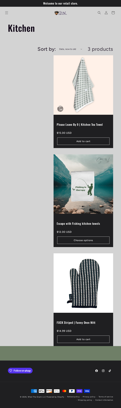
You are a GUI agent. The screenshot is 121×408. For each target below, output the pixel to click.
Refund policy (73, 397)
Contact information (104, 400)
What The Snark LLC (37, 397)
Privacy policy (89, 397)
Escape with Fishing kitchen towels (78, 223)
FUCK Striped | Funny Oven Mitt (76, 322)
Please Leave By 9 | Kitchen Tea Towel (80, 124)
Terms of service (106, 397)
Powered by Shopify (55, 397)
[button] (6, 12)
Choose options (83, 240)
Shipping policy (85, 400)
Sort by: (46, 49)
